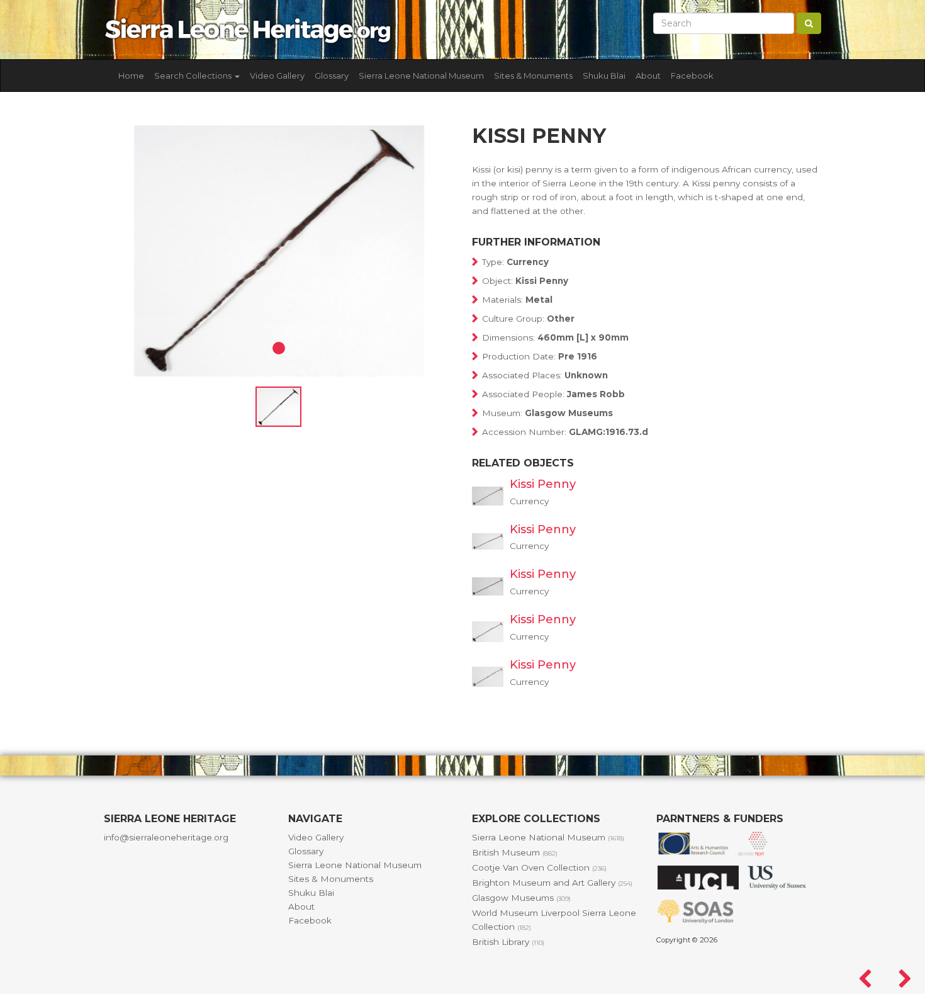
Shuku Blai (604, 76)
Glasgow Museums (521, 898)
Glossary (332, 76)
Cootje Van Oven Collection (539, 867)
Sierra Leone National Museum (421, 76)
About (648, 76)
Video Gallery (277, 76)
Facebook (692, 76)
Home (131, 76)
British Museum (515, 852)
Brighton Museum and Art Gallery (552, 883)
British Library (508, 942)
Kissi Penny (543, 484)
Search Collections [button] (193, 76)
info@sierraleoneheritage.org (166, 837)
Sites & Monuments (533, 76)
